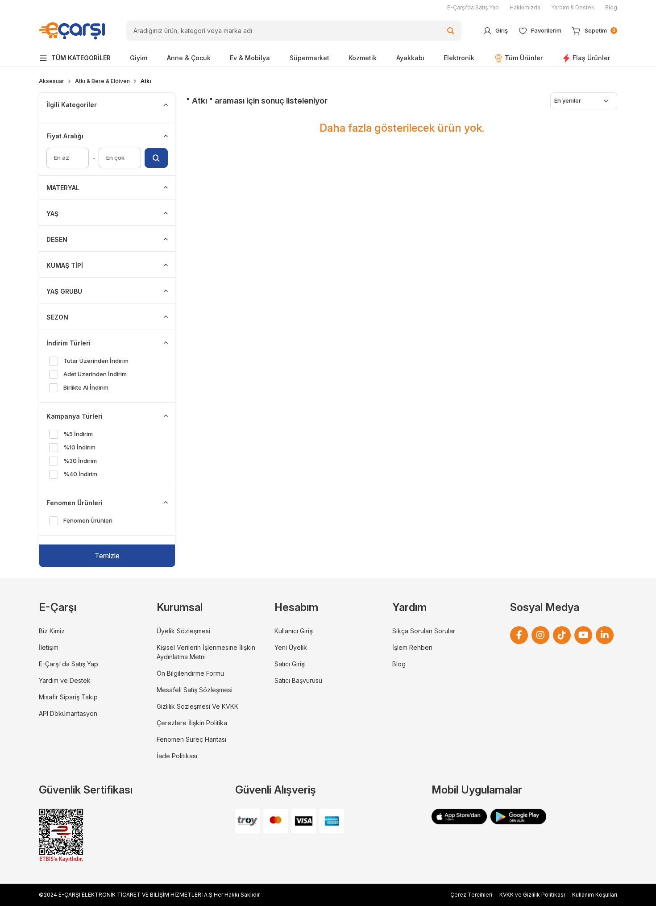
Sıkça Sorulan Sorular (423, 631)
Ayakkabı (410, 58)
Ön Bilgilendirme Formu (190, 673)
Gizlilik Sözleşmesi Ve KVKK (197, 706)
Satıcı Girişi (290, 664)
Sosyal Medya (544, 607)
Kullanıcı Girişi (294, 631)
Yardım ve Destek (65, 680)
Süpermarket (309, 58)
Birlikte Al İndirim (85, 387)
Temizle (107, 555)
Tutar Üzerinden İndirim (95, 360)
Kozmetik (363, 58)
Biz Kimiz (52, 631)
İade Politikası (177, 756)
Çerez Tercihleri (471, 894)
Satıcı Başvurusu (298, 680)
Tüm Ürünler (524, 58)
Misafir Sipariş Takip (68, 697)
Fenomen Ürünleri (87, 520)
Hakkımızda (525, 7)
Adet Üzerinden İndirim (94, 374)
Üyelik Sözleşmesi (183, 631)
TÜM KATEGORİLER (81, 58)
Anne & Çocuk (189, 58)
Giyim (138, 58)
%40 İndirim (80, 474)
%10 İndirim (79, 447)
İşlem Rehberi (412, 647)
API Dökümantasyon (68, 713)
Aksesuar (51, 81)
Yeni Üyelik (290, 647)
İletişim (48, 647)
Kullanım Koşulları (594, 894)
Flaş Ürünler (591, 58)
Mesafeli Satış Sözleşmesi (195, 690)
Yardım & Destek (572, 7)
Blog (611, 7)
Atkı (146, 81)
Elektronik (459, 58)
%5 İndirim (77, 433)
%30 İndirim (79, 460)
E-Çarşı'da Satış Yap (473, 7)
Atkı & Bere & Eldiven (102, 81)
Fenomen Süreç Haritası (191, 739)
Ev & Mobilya (250, 58)
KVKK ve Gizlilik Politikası (532, 894)
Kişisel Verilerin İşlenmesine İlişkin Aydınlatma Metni (206, 652)
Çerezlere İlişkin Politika (192, 723)
